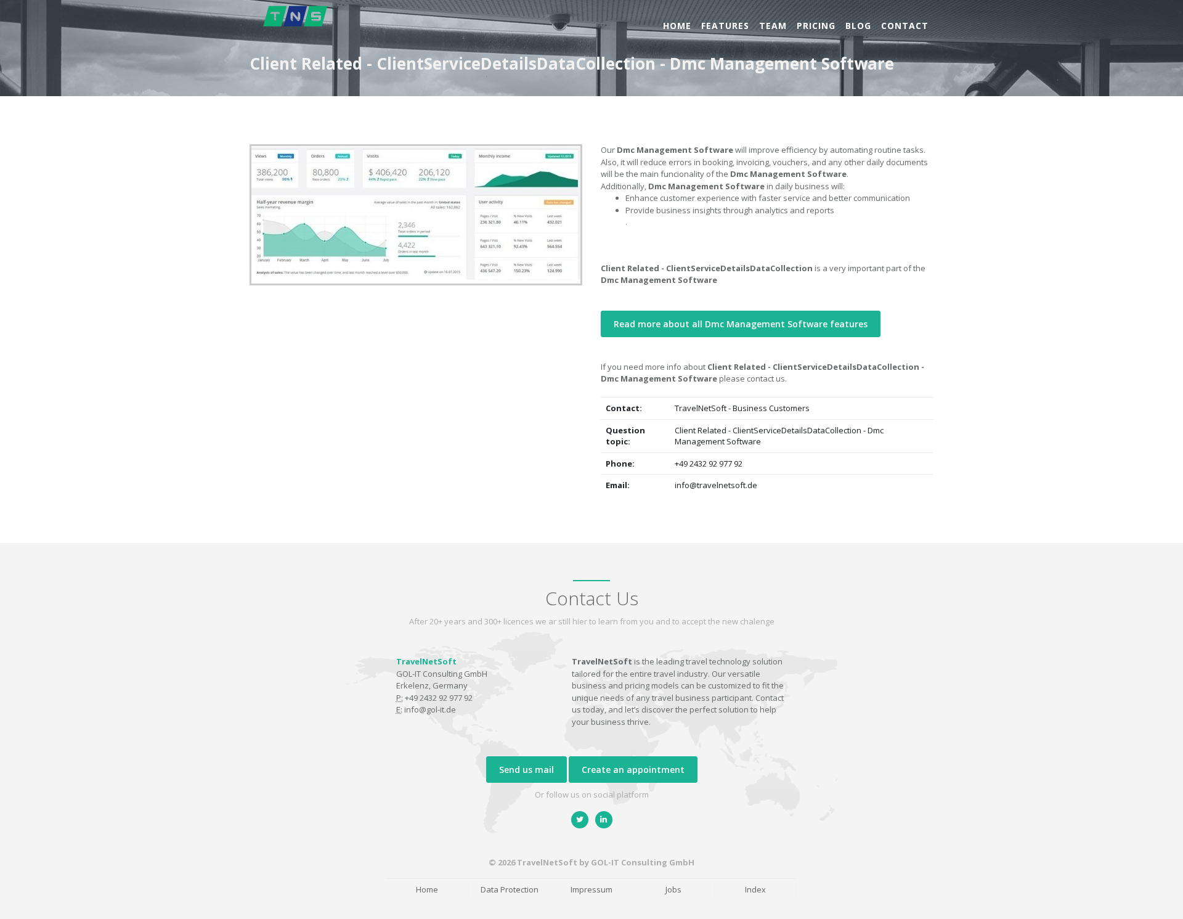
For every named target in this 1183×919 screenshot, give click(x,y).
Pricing (816, 25)
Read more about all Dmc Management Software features (741, 324)
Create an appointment (633, 769)
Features (725, 25)
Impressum (591, 889)
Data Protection (510, 889)
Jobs (673, 889)
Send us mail (526, 769)
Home (677, 25)
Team (773, 25)
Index (755, 889)
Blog (858, 25)
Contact (905, 25)
